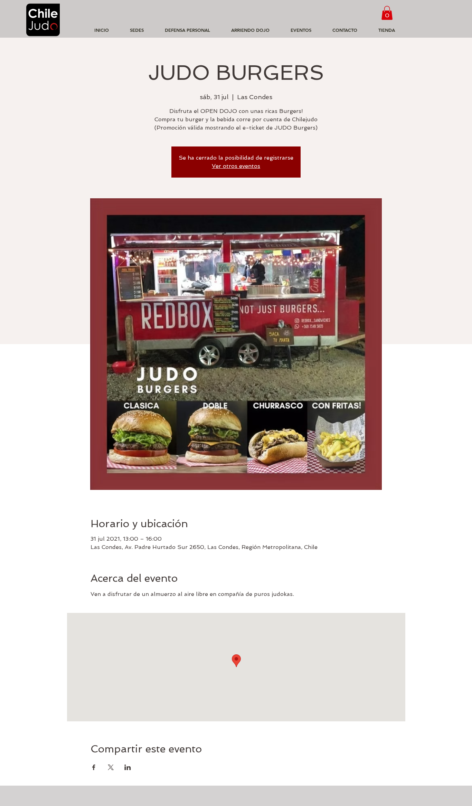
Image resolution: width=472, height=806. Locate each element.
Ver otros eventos (236, 166)
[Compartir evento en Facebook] (94, 767)
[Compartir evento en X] (110, 767)
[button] (387, 13)
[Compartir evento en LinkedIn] (127, 767)
